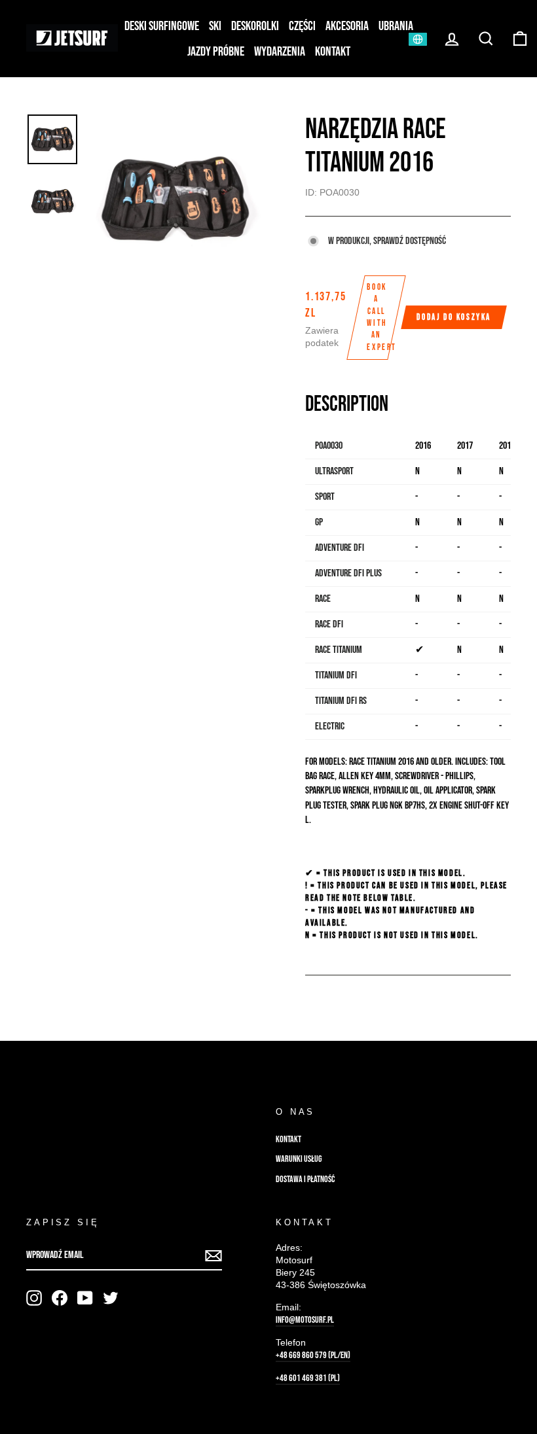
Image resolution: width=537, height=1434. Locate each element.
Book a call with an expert (382, 317)
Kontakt (332, 52)
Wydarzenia (279, 52)
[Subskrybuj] (213, 1256)
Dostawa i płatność (305, 1179)
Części (302, 26)
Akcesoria (347, 26)
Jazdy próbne (215, 52)
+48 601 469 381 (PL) (308, 1378)
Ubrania (396, 26)
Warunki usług (299, 1159)
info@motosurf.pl (305, 1320)
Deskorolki (255, 26)
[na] (34, 1298)
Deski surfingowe (161, 26)
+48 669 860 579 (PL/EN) (313, 1355)
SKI (215, 26)
